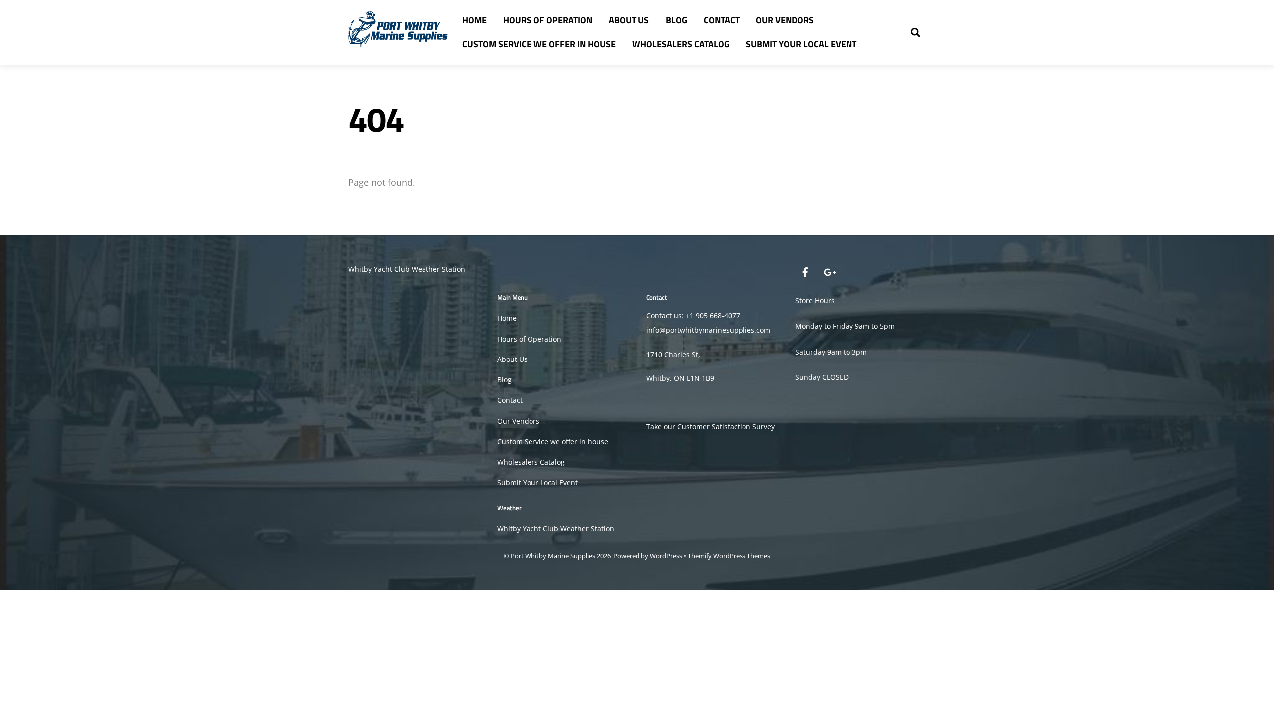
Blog (676, 20)
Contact (722, 20)
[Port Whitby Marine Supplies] (398, 41)
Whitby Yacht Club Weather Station (406, 269)
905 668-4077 (718, 315)
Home (474, 20)
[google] (829, 271)
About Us (629, 20)
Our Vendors (785, 20)
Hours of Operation (547, 20)
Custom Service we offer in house (539, 44)
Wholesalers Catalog (681, 44)
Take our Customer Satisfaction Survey (710, 426)
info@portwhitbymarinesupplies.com (708, 330)
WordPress (666, 555)
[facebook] (805, 271)
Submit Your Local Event (801, 44)
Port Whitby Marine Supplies (553, 555)
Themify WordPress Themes (729, 555)
